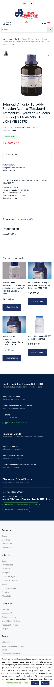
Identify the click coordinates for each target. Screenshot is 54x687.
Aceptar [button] (35, 683)
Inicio (4, 39)
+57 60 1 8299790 (10, 417)
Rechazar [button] (45, 683)
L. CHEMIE (13, 130)
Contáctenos (7, 548)
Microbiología (7, 613)
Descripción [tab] (8, 219)
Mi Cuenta (6, 642)
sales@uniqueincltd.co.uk (12, 449)
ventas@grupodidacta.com (13, 458)
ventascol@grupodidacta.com (14, 399)
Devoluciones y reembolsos (13, 646)
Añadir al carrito (12, 307)
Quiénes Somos (8, 544)
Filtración (5, 609)
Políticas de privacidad (11, 654)
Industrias (6, 540)
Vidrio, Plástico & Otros (11, 621)
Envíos (4, 650)
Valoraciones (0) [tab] (25, 219)
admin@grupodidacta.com (12, 467)
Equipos (5, 629)
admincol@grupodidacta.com (14, 408)
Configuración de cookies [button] (17, 683)
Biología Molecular (9, 617)
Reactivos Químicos (14, 39)
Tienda (4, 536)
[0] (25, 24)
